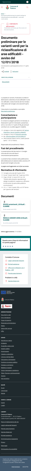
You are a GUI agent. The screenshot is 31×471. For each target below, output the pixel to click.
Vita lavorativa (5, 379)
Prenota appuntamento (7, 429)
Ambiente (4, 343)
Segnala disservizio (6, 432)
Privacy (3, 442)
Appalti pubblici (5, 349)
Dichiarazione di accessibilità (9, 449)
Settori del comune (6, 328)
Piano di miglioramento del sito (10, 422)
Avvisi (2, 388)
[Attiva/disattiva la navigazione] (2, 7)
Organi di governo (6, 320)
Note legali (4, 446)
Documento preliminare (8, 111)
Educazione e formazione (8, 359)
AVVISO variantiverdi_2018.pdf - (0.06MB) (14, 205)
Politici (3, 326)
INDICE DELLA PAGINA (7, 77)
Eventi (3, 403)
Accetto (25, 466)
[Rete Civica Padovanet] (15, 306)
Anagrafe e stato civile (7, 346)
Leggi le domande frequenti (9, 425)
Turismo (3, 376)
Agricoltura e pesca (6, 340)
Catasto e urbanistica (7, 354)
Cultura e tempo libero (7, 357)
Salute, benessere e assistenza (10, 370)
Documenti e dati (6, 315)
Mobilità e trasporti (6, 368)
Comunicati (4, 391)
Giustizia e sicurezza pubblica (9, 362)
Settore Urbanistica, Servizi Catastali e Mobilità (16, 131)
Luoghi (3, 405)
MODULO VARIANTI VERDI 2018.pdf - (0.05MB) (15, 219)
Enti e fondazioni (6, 318)
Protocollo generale (20, 134)
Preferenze (16, 466)
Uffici (2, 331)
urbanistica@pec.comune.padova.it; (16, 136)
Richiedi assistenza (6, 435)
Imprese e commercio (7, 365)
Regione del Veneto (7, 2)
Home (2, 14)
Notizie (3, 393)
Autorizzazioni (5, 351)
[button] (27, 7)
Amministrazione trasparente (9, 439)
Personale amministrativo (8, 323)
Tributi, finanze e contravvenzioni (10, 373)
